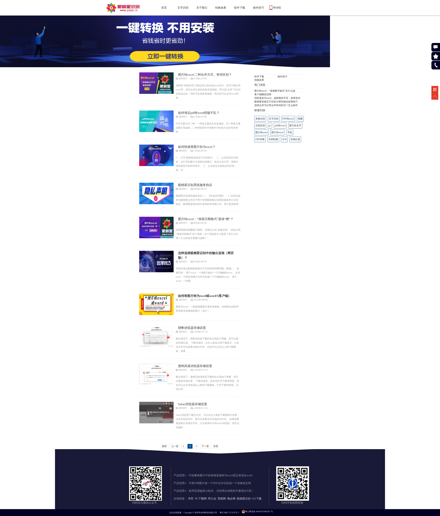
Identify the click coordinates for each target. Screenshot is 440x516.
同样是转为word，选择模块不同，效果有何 (277, 98)
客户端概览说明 (262, 94)
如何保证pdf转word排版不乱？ (198, 112)
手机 (289, 132)
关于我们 (201, 7)
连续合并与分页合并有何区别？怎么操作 (276, 105)
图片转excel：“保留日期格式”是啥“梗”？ (205, 219)
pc (270, 125)
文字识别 (182, 7)
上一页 (174, 446)
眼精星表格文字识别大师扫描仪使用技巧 (276, 101)
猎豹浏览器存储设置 (192, 328)
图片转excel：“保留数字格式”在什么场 (274, 91)
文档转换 (273, 139)
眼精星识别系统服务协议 (195, 185)
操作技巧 (258, 7)
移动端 (277, 7)
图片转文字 (295, 125)
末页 (215, 446)
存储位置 (295, 139)
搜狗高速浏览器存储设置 (195, 366)
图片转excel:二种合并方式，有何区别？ (205, 74)
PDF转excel (288, 118)
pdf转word (280, 125)
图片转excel (277, 132)
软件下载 (239, 7)
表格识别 (260, 118)
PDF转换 (260, 139)
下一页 (205, 446)
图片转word (261, 132)
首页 (164, 7)
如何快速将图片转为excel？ (197, 147)
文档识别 (260, 125)
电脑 (300, 118)
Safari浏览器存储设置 (192, 404)
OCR (284, 139)
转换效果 (220, 7)
